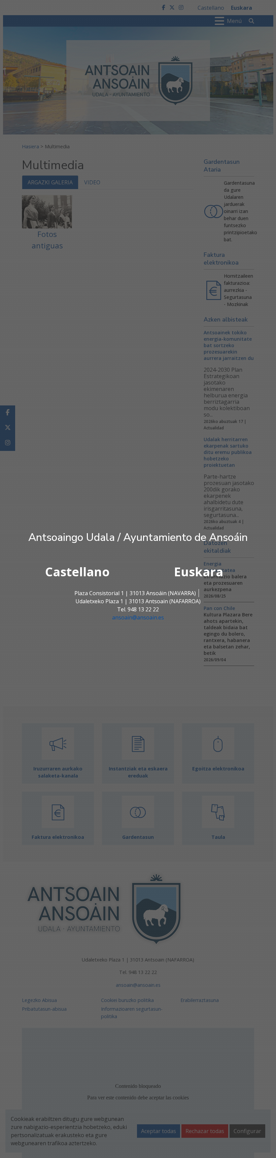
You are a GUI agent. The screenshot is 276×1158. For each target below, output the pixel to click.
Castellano (77, 571)
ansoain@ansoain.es (138, 617)
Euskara (198, 571)
